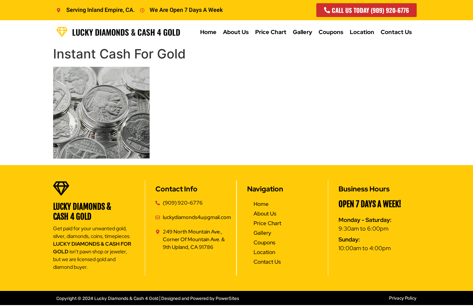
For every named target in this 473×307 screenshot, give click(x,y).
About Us (236, 32)
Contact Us (396, 32)
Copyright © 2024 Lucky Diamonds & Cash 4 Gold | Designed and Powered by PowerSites (147, 298)
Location (362, 32)
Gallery (302, 32)
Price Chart (270, 32)
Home (208, 32)
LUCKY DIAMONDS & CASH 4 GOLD (82, 212)
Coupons (331, 32)
